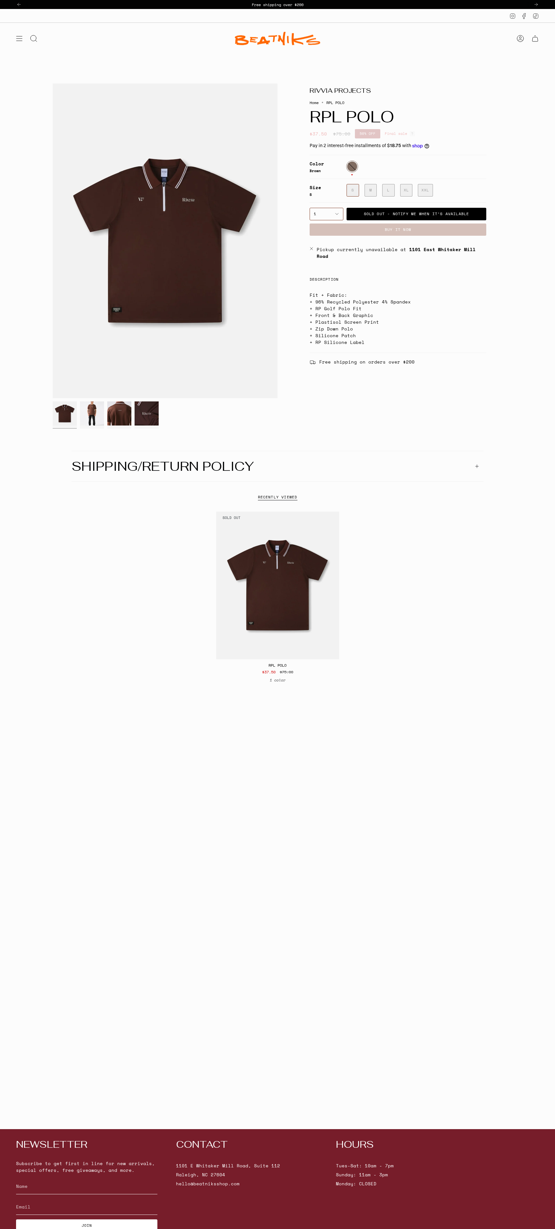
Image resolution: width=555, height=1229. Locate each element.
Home (314, 102)
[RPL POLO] (277, 585)
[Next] (536, 4)
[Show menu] (19, 38)
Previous (52, 240)
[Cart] (535, 38)
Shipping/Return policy (163, 466)
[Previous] (19, 4)
